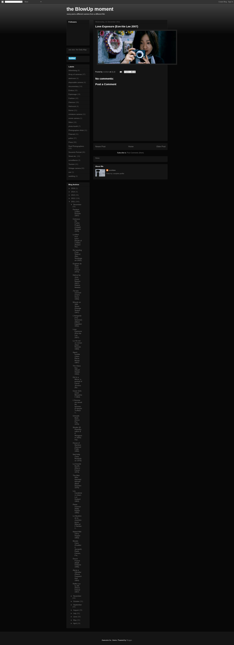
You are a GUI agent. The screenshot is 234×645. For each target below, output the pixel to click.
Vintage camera (74, 168)
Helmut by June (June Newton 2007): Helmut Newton (77, 281)
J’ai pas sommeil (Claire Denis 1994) (77, 295)
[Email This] (125, 72)
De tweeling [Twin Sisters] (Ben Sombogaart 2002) (77, 255)
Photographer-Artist (76, 130)
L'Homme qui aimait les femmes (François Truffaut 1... (77, 406)
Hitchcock (72, 106)
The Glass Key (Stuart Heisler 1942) (77, 370)
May (75, 620)
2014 (73, 192)
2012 (73, 198)
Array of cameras (75, 74)
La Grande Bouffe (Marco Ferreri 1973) (77, 468)
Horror (70, 110)
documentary (73, 86)
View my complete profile (115, 173)
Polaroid (71, 134)
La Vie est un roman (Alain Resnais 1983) (77, 345)
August (76, 610)
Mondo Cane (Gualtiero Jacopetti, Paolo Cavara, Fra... (77, 548)
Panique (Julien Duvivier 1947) (77, 213)
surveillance (73, 160)
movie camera (73, 118)
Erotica (71, 90)
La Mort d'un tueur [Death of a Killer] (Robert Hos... (77, 241)
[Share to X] (130, 72)
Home (131, 146)
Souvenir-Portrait (75, 152)
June (75, 617)
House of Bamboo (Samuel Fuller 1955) (77, 447)
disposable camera (75, 82)
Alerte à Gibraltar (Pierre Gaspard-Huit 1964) (77, 575)
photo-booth (73, 126)
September (77, 605)
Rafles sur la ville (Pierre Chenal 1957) (77, 588)
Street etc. (72, 156)
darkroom (72, 78)
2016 (73, 188)
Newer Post (100, 146)
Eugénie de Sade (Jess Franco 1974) (77, 268)
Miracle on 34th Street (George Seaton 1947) (77, 307)
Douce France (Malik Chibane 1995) (77, 563)
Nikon (70, 122)
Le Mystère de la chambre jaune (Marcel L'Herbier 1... (77, 522)
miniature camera (75, 114)
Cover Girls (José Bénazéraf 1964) (77, 394)
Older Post (161, 146)
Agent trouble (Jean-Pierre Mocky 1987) (76, 357)
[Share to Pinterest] (134, 72)
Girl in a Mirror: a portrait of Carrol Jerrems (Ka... (77, 382)
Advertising (72, 70)
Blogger (129, 640)
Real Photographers (76, 146)
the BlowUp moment (90, 9)
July (75, 613)
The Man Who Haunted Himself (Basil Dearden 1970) (77, 481)
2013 (73, 195)
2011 (73, 202)
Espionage (72, 94)
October (76, 601)
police (70, 138)
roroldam (112, 170)
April (75, 623)
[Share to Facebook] (132, 72)
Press (70, 142)
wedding (71, 176)
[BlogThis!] (127, 72)
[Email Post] (120, 72)
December (77, 204)
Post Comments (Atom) (135, 153)
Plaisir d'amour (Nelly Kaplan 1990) (77, 509)
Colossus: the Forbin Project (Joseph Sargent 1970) (77, 225)
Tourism (71, 164)
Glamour (71, 102)
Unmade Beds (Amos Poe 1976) (76, 420)
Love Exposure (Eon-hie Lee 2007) (77, 333)
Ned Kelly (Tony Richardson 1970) (77, 457)
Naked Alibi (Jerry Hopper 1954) (77, 535)
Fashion (71, 98)
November (77, 596)
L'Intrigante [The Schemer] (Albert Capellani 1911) (77, 321)
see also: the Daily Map (77, 50)
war (69, 172)
